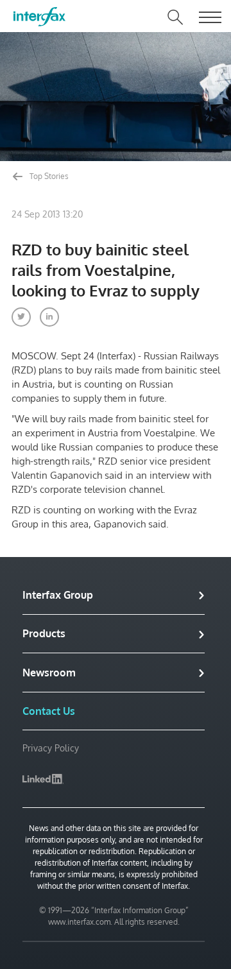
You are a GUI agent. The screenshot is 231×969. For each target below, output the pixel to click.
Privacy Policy (50, 747)
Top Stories (48, 176)
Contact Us (48, 711)
